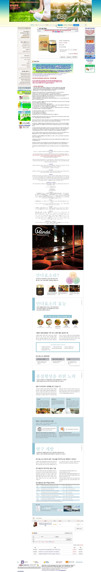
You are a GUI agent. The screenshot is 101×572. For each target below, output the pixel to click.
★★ (39, 541)
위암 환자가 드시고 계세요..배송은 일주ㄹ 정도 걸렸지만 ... (49, 551)
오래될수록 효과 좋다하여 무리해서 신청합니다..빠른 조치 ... (50, 553)
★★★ (43, 541)
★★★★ (47, 541)
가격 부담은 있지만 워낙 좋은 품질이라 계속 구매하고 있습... (50, 549)
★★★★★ (52, 541)
